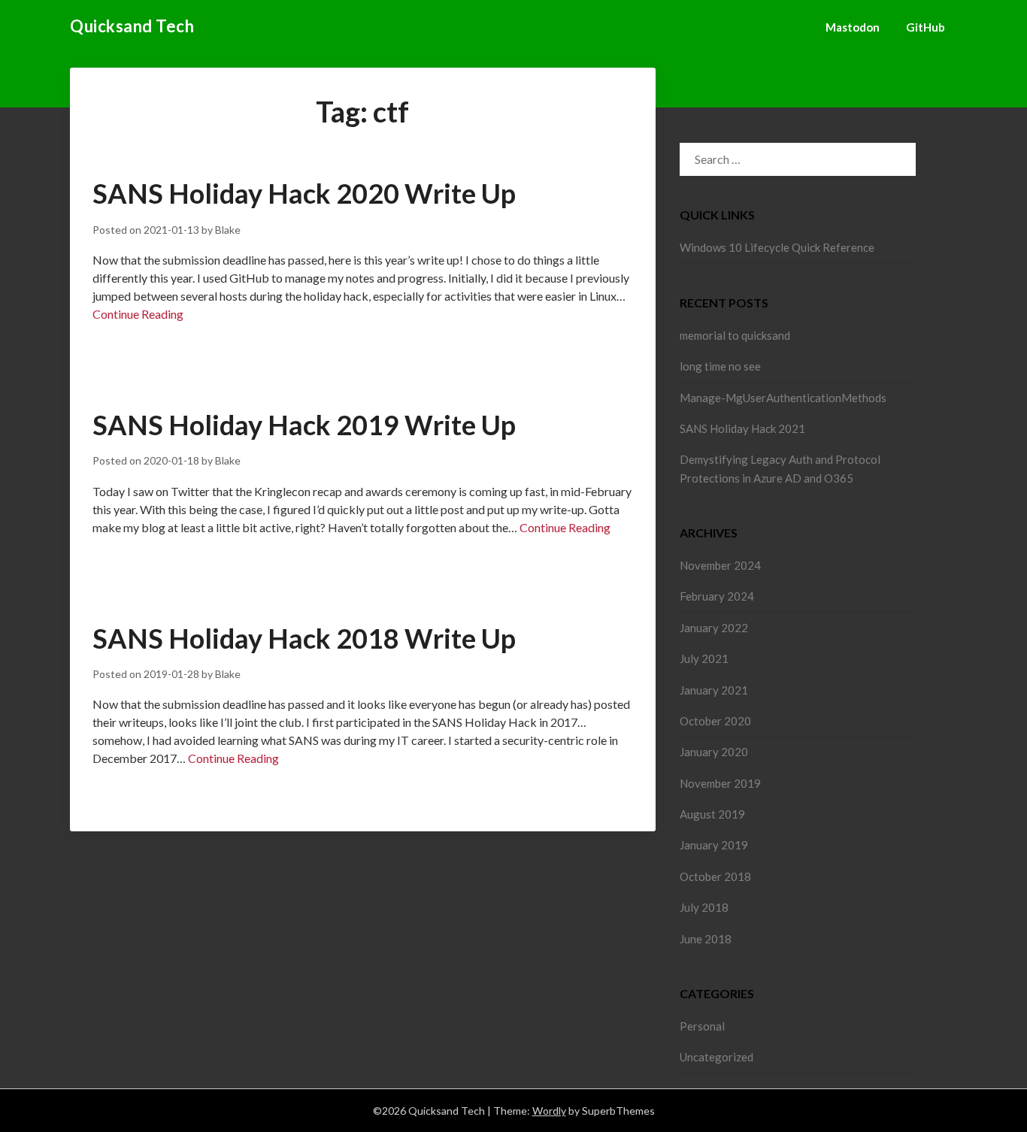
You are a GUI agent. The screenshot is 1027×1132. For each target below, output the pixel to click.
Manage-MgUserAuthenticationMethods (783, 397)
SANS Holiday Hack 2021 (742, 428)
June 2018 (706, 939)
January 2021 (714, 690)
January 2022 (714, 627)
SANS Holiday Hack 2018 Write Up (304, 638)
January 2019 (714, 845)
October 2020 (715, 721)
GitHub (925, 27)
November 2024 (720, 565)
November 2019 (720, 783)
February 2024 (717, 596)
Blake (228, 229)
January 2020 (714, 751)
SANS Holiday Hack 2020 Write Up (304, 193)
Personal (702, 1026)
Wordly (549, 1110)
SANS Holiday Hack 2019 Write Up (304, 424)
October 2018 (715, 876)
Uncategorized (716, 1057)
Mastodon (853, 27)
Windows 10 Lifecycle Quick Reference (777, 247)
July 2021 (704, 658)
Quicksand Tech (132, 26)
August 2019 (712, 814)
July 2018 (704, 907)
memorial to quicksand (735, 335)
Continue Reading (137, 314)
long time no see (720, 366)
